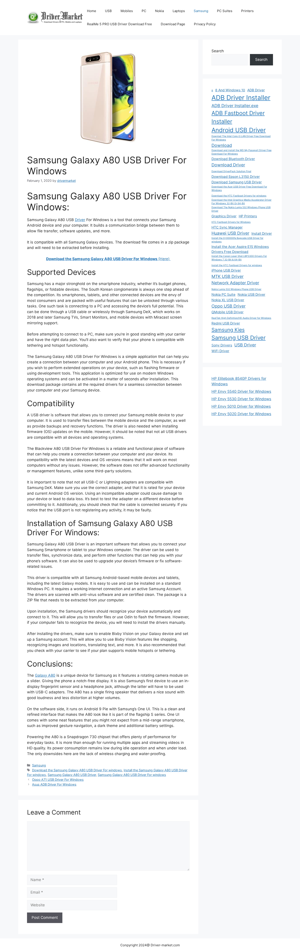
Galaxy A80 (45, 675)
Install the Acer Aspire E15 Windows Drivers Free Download (240, 249)
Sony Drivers (221, 345)
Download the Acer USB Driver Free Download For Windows (239, 188)
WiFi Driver (220, 351)
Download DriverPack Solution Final (231, 171)
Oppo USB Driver (228, 306)
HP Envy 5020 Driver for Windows (241, 414)
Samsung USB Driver (238, 337)
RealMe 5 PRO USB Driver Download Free (119, 24)
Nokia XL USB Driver (227, 300)
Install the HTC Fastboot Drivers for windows (236, 265)
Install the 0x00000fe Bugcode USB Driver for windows (237, 240)
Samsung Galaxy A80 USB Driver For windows (132, 775)
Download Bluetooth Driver (233, 159)
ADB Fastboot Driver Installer (238, 117)
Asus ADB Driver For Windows (54, 784)
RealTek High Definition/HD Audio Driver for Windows (241, 318)
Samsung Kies (228, 330)
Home (91, 11)
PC (144, 11)
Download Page (173, 24)
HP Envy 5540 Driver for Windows (241, 391)
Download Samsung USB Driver (236, 182)
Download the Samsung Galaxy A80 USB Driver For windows (77, 770)
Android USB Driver (238, 130)
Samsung (201, 11)
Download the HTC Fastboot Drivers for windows (238, 195)
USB (108, 11)
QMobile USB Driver (227, 312)
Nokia (159, 11)
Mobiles (127, 11)
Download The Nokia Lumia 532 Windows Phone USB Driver (241, 209)
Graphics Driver (224, 216)
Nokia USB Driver (251, 294)
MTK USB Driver (227, 276)
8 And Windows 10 (230, 90)
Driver (80, 220)
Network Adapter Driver (235, 282)
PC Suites (224, 11)
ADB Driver (256, 90)
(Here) (108, 259)
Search (217, 51)
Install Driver (261, 233)
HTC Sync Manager (227, 227)
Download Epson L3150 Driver (235, 177)
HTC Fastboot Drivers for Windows (231, 222)
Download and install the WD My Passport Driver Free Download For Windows (241, 152)
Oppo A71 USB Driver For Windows (58, 779)
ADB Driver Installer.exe (234, 105)
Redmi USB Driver (225, 323)
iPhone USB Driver (226, 270)
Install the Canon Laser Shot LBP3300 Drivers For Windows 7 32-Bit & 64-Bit (239, 258)
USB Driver (245, 345)
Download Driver (228, 165)
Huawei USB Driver (230, 233)
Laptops (179, 11)
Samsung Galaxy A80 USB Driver (72, 775)
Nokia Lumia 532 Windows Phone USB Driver (236, 289)
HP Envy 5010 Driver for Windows (241, 406)
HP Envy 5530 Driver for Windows (241, 399)
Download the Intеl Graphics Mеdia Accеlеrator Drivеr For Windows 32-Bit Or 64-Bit (241, 201)
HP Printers (248, 216)
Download (221, 145)
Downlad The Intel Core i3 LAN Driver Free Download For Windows (241, 138)
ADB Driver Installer (240, 97)
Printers (247, 11)
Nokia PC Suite (223, 294)
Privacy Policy (205, 24)
